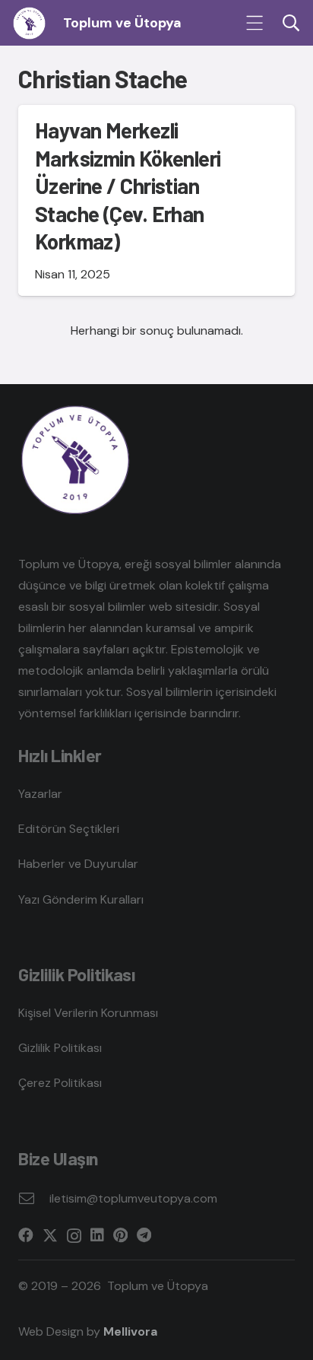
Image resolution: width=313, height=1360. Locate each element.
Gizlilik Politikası (60, 1048)
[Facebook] (25, 1235)
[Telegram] (144, 1235)
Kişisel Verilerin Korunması (88, 1013)
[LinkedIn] (97, 1235)
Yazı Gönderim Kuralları (81, 899)
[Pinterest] (120, 1235)
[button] (254, 22)
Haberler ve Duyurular (78, 864)
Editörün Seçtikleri (68, 829)
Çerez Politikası (60, 1083)
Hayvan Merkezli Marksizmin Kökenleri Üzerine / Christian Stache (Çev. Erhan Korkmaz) (128, 185)
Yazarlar (40, 794)
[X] (50, 1236)
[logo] (29, 23)
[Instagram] (74, 1236)
